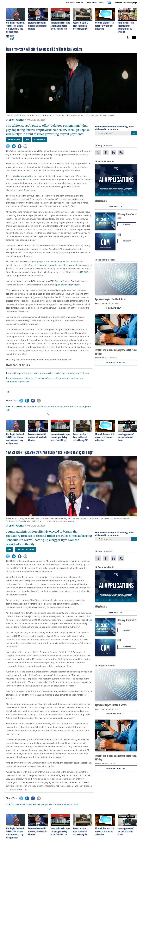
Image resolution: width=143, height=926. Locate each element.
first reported (23, 176)
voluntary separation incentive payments (58, 265)
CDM (119, 234)
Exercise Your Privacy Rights (127, 3)
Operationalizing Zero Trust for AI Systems (111, 299)
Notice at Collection (74, 3)
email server (16, 170)
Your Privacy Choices (96, 3)
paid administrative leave (68, 284)
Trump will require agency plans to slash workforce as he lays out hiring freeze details (47, 373)
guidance (65, 561)
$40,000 (83, 272)
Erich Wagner (16, 119)
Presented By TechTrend (106, 358)
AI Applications (101, 200)
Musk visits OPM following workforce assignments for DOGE (49, 804)
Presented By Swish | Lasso (107, 303)
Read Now (113, 206)
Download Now (113, 308)
